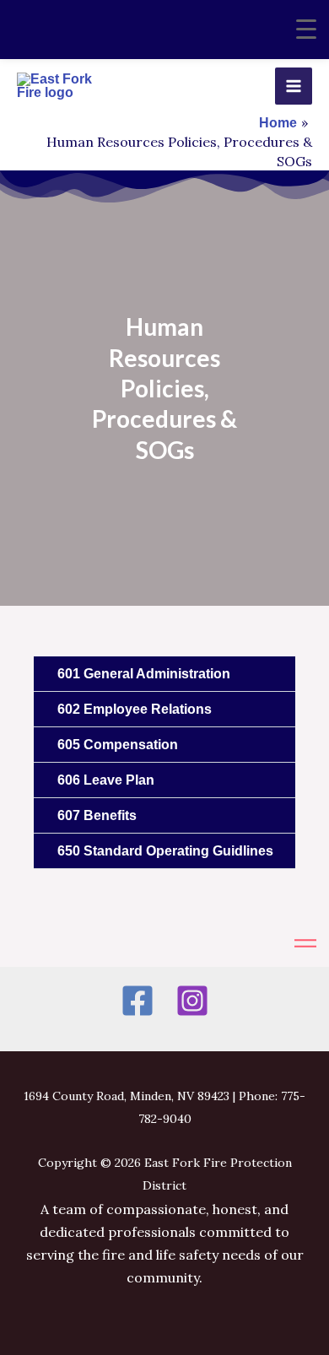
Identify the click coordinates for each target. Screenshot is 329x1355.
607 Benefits (97, 815)
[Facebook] (137, 1001)
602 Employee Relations (134, 709)
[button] (164, 674)
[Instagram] (192, 1001)
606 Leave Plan (105, 780)
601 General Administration (143, 674)
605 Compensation (117, 744)
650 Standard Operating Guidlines (165, 851)
